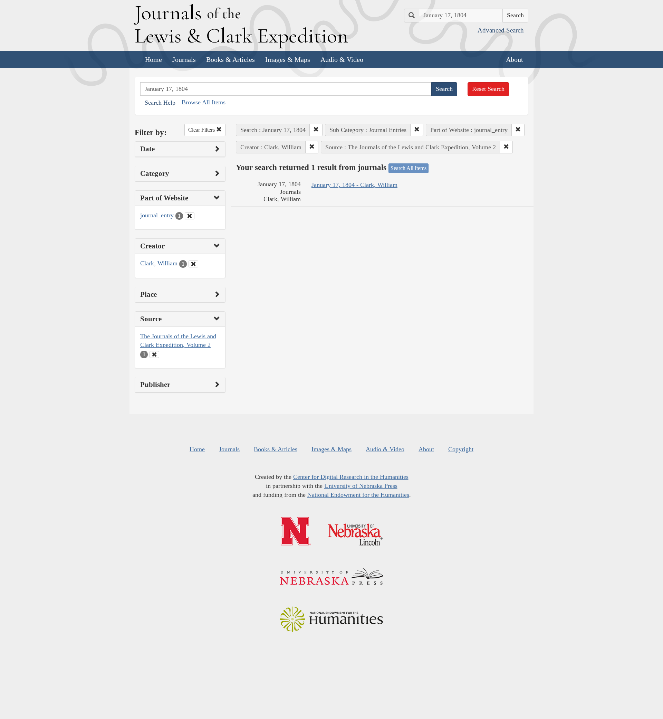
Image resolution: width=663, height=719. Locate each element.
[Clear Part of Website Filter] (189, 215)
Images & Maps (287, 59)
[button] (316, 130)
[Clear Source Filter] (154, 354)
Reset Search (488, 88)
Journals (184, 59)
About (514, 59)
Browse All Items (203, 102)
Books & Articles (230, 59)
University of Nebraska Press (360, 485)
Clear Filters (202, 130)
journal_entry (157, 215)
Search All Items (408, 168)
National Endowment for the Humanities (358, 494)
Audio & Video (341, 59)
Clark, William (158, 263)
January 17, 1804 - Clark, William (354, 184)
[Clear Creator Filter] (193, 264)
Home (153, 59)
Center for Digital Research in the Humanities (351, 476)
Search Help (160, 102)
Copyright (460, 449)
